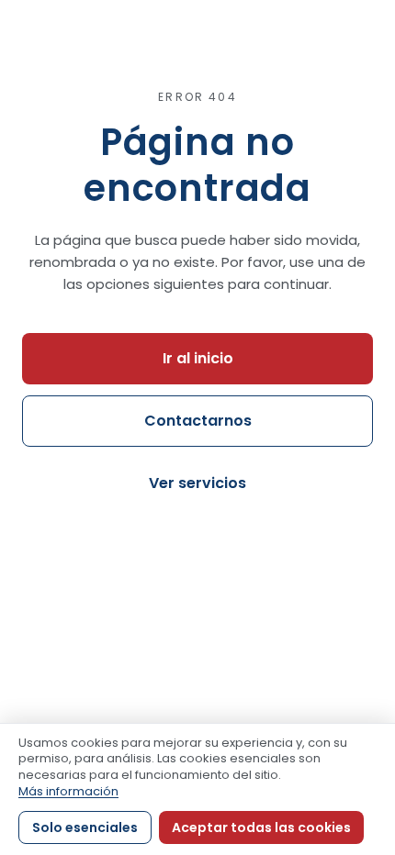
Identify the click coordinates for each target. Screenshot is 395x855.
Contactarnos (198, 420)
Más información (68, 791)
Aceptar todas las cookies (261, 827)
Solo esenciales (85, 827)
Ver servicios (197, 483)
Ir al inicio (198, 358)
